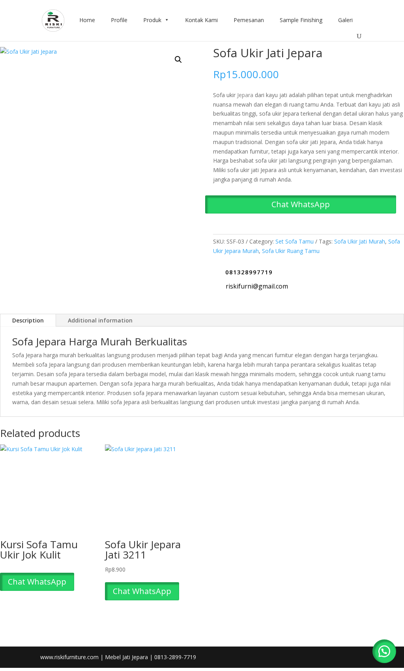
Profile (119, 20)
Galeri (345, 20)
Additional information (100, 320)
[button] (178, 59)
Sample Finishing (301, 20)
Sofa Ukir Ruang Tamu (291, 251)
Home (87, 20)
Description (28, 320)
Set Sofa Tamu (294, 241)
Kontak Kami (201, 20)
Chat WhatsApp (300, 204)
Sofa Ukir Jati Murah (359, 241)
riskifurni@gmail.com (257, 286)
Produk (152, 20)
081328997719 (249, 272)
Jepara (245, 95)
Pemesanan (249, 20)
